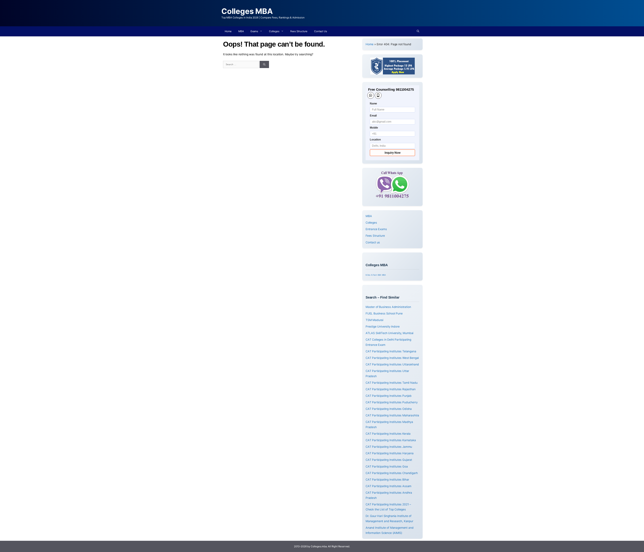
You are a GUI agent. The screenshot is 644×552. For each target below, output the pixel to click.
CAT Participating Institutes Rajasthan (391, 389)
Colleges (274, 31)
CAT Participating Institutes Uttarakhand (392, 364)
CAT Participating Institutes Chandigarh (392, 473)
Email (373, 115)
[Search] (264, 64)
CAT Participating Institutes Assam (388, 486)
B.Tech (374, 275)
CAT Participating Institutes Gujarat (389, 459)
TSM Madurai (374, 320)
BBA (379, 275)
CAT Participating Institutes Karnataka (391, 440)
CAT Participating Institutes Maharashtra (392, 415)
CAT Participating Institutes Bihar (387, 479)
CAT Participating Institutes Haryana (390, 453)
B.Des (368, 275)
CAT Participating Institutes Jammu (389, 446)
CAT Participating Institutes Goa (387, 466)
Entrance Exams (376, 229)
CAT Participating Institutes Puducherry (391, 402)
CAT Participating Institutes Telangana (391, 351)
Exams (254, 31)
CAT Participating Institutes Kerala (388, 433)
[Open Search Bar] (418, 31)
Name (373, 103)
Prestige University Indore (383, 326)
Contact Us (320, 31)
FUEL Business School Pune (384, 313)
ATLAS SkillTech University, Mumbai (389, 333)
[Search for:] (241, 64)
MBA (241, 31)
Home (228, 31)
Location (375, 139)
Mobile (374, 127)
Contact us (373, 242)
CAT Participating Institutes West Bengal (392, 358)
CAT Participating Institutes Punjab (389, 395)
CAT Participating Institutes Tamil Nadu (391, 382)
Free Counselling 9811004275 (391, 89)
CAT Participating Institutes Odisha (389, 409)
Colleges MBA (247, 11)
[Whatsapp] (370, 95)
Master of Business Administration (388, 307)
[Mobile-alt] (378, 95)
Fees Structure (299, 31)
